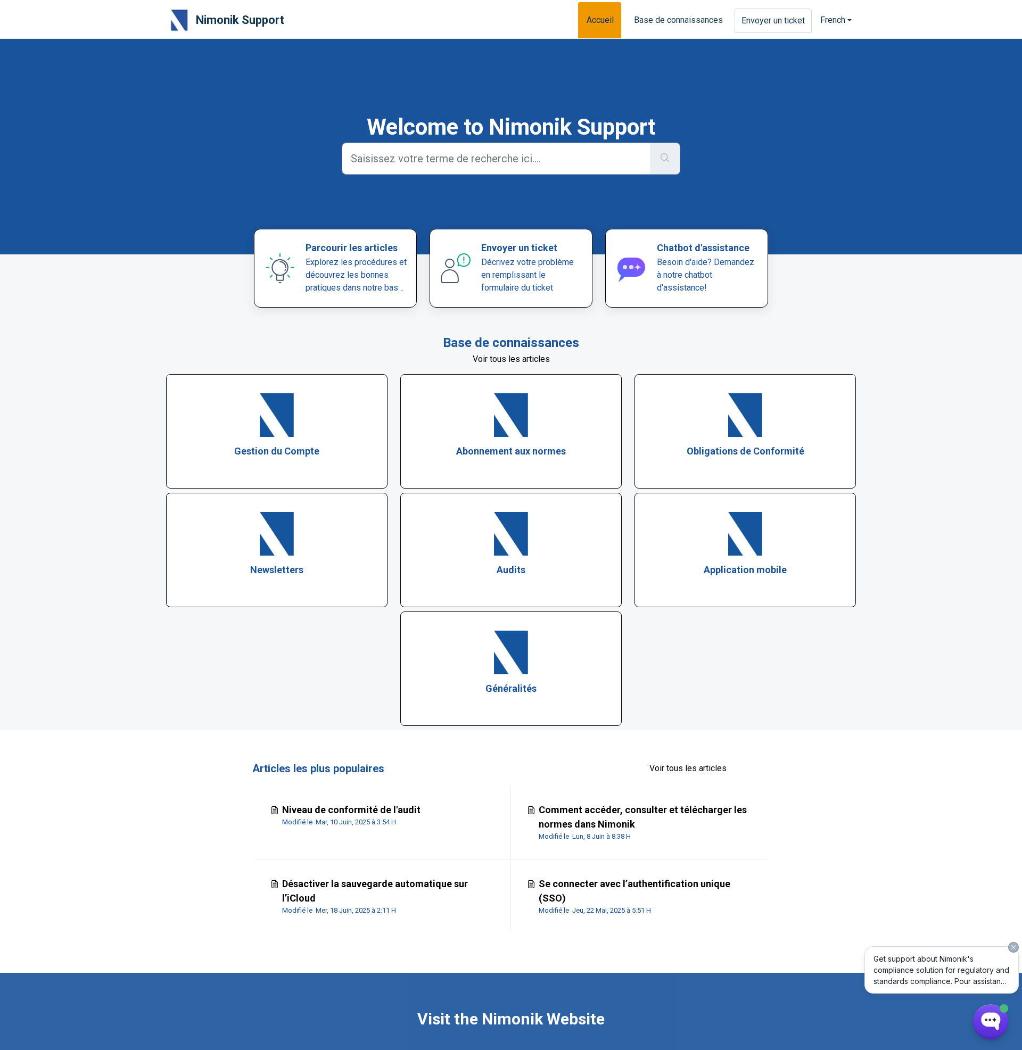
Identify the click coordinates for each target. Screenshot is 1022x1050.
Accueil (600, 20)
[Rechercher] (665, 159)
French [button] (832, 20)
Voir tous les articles (511, 359)
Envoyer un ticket (773, 20)
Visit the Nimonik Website (511, 1019)
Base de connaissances (678, 20)
